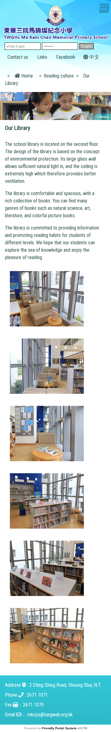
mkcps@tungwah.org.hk (50, 715)
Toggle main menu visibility (103, 7)
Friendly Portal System (59, 728)
